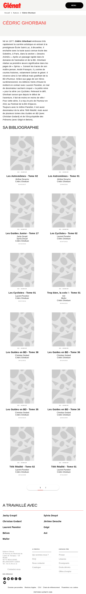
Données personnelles (15, 587)
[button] (46, 30)
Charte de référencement (51, 587)
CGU (39, 587)
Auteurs (16, 13)
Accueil (7, 13)
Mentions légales (30, 587)
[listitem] (4, 579)
